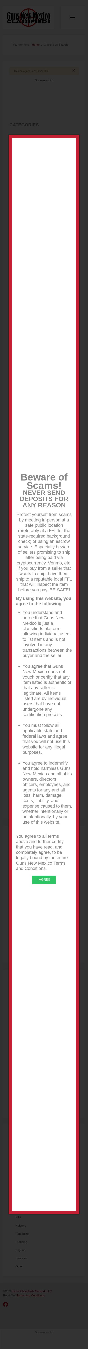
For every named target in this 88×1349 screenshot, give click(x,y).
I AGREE (44, 879)
